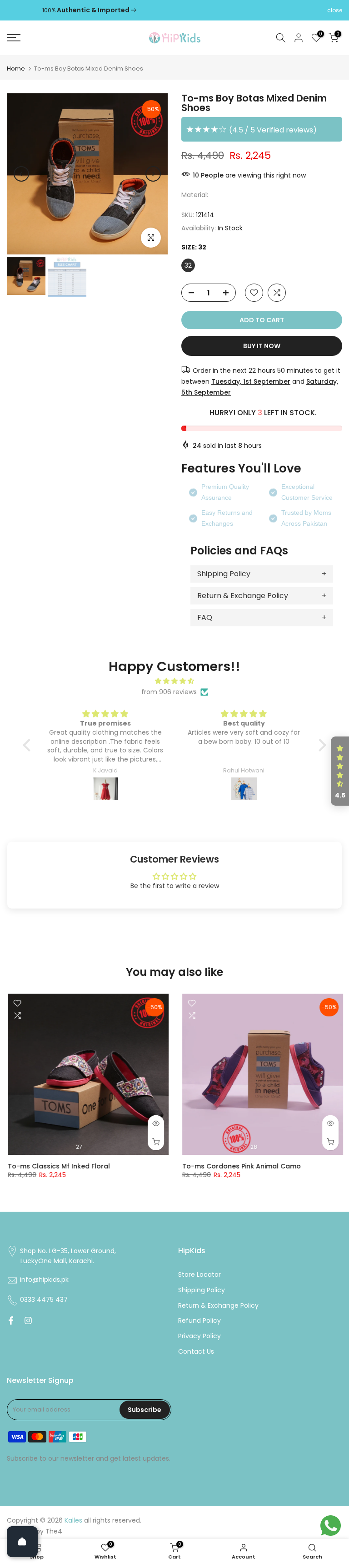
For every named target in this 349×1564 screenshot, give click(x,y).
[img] (174, 681)
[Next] (153, 174)
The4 (53, 1531)
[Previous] (21, 174)
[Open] (22, 1541)
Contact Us (196, 1351)
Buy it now (261, 345)
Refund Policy (199, 1320)
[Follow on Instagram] (28, 1320)
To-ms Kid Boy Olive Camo (140, 1166)
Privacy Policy (199, 1336)
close (14, 10)
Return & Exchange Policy (242, 595)
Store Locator (199, 1274)
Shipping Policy (223, 574)
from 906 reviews (169, 691)
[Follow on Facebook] (11, 1320)
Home (16, 68)
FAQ (204, 617)
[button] (29, 745)
